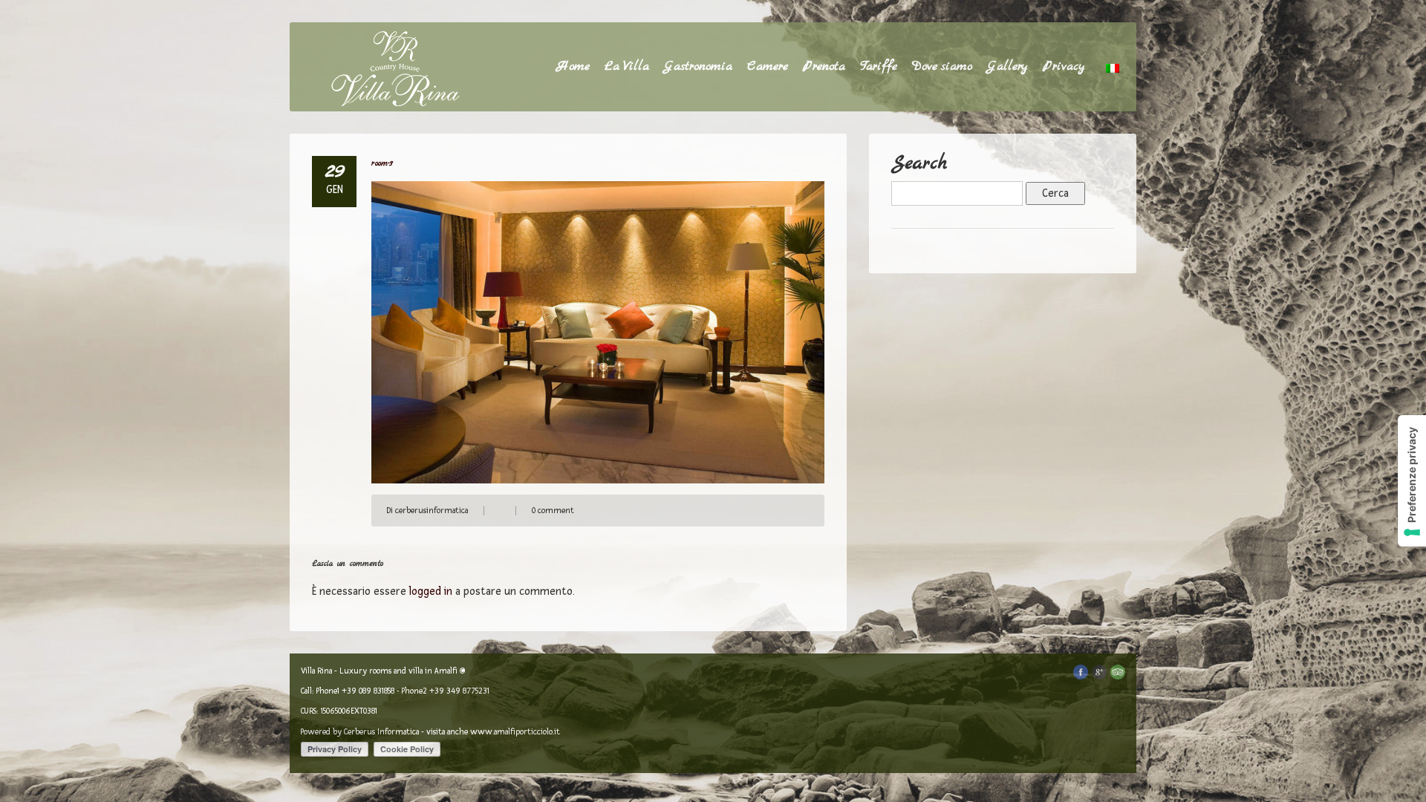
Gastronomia (698, 66)
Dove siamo (942, 66)
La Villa (627, 66)
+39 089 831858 (368, 691)
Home (573, 66)
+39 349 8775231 (459, 691)
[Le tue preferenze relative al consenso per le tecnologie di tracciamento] (1412, 481)
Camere (767, 66)
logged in (430, 591)
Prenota (824, 66)
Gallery (1007, 66)
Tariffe (878, 66)
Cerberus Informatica (381, 732)
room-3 (382, 163)
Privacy (1064, 66)
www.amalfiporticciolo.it (515, 732)
